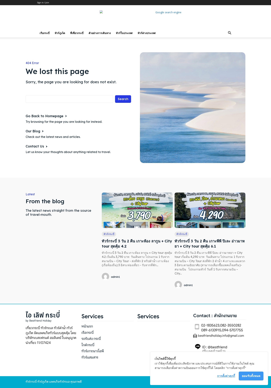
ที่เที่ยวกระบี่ (77, 33)
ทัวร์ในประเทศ (124, 33)
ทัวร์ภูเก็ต (60, 33)
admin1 (115, 277)
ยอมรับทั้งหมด (251, 376)
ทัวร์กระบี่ (109, 234)
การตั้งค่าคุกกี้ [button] (226, 376)
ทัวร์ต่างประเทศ (147, 33)
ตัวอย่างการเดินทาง (100, 33)
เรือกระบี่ (45, 33)
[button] (229, 33)
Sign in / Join (43, 2)
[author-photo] (106, 277)
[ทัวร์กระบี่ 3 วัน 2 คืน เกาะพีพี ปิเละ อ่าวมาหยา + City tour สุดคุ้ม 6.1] (210, 210)
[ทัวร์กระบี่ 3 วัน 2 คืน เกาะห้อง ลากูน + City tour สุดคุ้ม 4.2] (137, 210)
